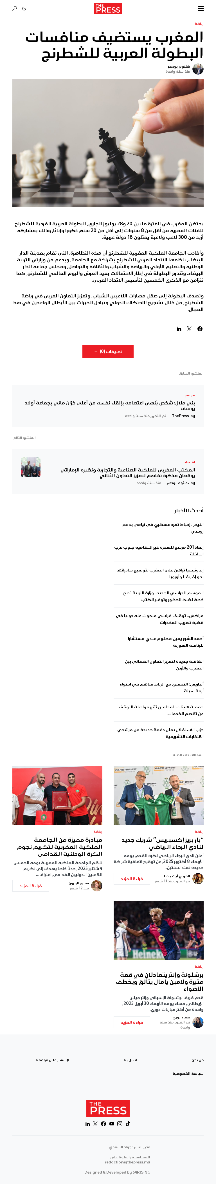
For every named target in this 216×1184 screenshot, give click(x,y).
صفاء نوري (181, 1017)
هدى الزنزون (79, 883)
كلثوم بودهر (179, 66)
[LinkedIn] (88, 1123)
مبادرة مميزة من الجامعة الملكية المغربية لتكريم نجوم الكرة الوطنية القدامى (59, 847)
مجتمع (189, 395)
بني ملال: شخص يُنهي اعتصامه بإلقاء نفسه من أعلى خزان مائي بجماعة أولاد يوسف (110, 405)
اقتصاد (189, 462)
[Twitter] (95, 1123)
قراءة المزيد (132, 878)
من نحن (198, 1060)
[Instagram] (119, 1123)
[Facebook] (103, 1123)
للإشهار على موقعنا (53, 1060)
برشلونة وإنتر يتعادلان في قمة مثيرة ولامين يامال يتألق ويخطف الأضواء (160, 981)
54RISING (141, 1172)
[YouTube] (111, 1123)
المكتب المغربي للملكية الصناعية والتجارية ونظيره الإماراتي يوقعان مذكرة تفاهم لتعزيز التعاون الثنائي (127, 472)
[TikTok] (127, 1123)
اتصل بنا (130, 1060)
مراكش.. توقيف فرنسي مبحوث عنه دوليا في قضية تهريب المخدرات (160, 619)
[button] (201, 8)
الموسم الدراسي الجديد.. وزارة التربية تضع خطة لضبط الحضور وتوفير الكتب (163, 596)
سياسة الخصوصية (188, 1073)
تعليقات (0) (111, 351)
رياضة (199, 23)
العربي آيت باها (177, 876)
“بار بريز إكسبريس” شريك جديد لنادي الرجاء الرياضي (163, 843)
